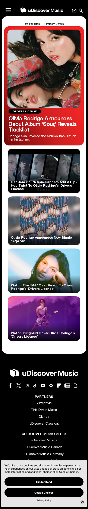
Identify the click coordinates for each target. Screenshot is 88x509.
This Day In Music (44, 410)
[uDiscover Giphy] (75, 385)
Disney (44, 416)
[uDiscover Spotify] (51, 385)
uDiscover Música (44, 440)
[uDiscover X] (19, 385)
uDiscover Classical (44, 423)
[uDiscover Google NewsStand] (67, 385)
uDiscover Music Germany (44, 454)
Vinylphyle (44, 403)
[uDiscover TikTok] (35, 385)
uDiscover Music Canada (44, 447)
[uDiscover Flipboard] (59, 385)
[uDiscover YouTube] (43, 385)
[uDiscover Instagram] (27, 385)
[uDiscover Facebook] (10, 385)
